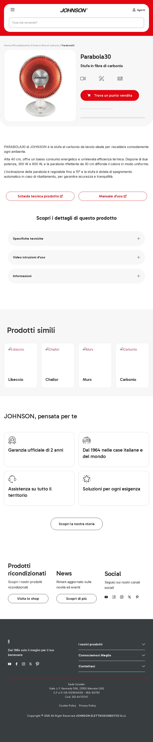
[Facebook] (114, 596)
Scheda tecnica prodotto (38, 196)
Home (7, 45)
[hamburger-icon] (12, 10)
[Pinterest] (138, 596)
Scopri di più (76, 598)
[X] (130, 596)
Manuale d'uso (111, 196)
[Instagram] (122, 596)
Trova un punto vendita (113, 95)
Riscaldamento (21, 45)
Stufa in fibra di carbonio (46, 45)
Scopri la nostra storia (76, 524)
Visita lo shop (28, 598)
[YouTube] (107, 596)
